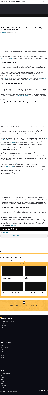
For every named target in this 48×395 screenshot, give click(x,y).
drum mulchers (6, 78)
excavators (30, 79)
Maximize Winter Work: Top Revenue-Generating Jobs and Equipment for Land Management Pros (23, 28)
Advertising (2, 377)
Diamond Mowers (13, 225)
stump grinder (12, 142)
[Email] (11, 251)
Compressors (2, 327)
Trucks (1, 367)
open (40, 78)
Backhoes (2, 323)
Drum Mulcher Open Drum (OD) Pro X (12, 163)
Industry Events (3, 359)
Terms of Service (3, 385)
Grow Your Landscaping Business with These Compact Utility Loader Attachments (12, 293)
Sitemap (1, 379)
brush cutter (3, 93)
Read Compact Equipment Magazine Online (7, 1)
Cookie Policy (2, 381)
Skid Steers (2, 333)
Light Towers (2, 331)
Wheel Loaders (2, 339)
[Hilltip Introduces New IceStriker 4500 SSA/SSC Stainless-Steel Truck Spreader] (35, 271)
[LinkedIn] (9, 251)
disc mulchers (41, 75)
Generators (2, 355)
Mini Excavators (3, 329)
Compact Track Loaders (4, 335)
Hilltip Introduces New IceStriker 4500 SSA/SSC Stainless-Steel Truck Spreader (35, 278)
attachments (12, 58)
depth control (45, 78)
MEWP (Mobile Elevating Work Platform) (7, 321)
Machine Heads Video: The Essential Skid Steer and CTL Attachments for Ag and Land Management (12, 278)
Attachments (2, 345)
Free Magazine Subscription (5, 373)
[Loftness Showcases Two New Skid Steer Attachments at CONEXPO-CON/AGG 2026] (35, 286)
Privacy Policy (2, 383)
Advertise (18, 1)
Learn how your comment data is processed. (20, 260)
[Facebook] (6, 251)
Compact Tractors (3, 325)
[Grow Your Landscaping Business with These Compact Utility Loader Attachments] (12, 286)
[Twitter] (7, 251)
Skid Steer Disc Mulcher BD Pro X (23, 95)
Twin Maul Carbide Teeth (9, 166)
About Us (1, 375)
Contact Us (23, 1)
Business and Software (4, 347)
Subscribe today (24, 308)
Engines (1, 353)
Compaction (2, 349)
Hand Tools (2, 357)
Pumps (1, 365)
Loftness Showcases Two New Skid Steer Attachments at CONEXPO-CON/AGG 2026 (35, 293)
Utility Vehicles (2, 337)
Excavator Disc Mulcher (17, 141)
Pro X (8, 139)
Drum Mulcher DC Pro (42, 96)
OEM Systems (2, 363)
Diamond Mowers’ (3, 58)
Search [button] (42, 1)
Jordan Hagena (4, 32)
